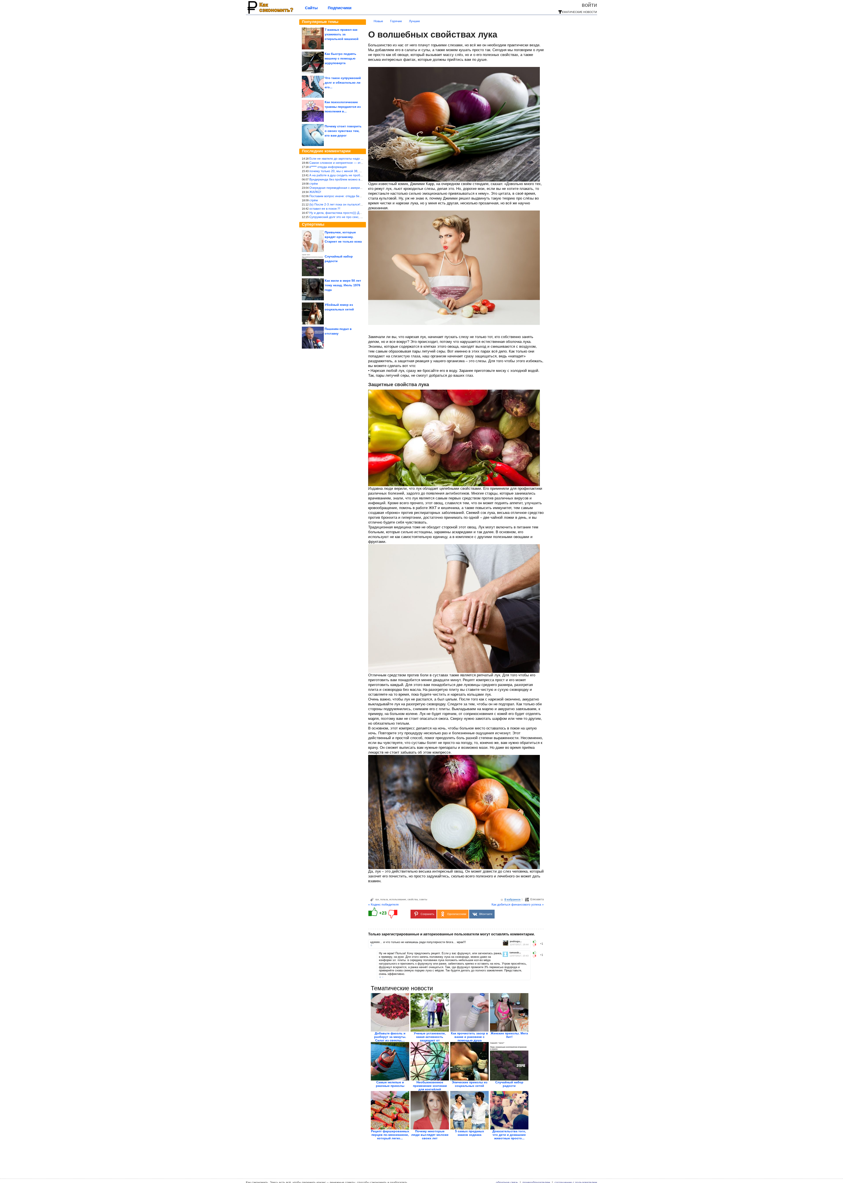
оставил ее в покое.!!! (324, 208)
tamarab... (515, 952)
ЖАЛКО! (315, 192)
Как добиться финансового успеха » (518, 904)
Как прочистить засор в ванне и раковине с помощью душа (469, 1037)
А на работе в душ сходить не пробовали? (339, 175)
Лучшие (414, 21)
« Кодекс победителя (383, 904)
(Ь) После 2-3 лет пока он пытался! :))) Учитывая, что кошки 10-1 (356, 204)
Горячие (396, 21)
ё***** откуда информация (328, 167)
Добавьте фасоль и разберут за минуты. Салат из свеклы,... (390, 1037)
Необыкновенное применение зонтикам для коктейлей (430, 1085)
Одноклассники (456, 914)
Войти (589, 5)
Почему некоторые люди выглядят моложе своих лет (430, 1134)
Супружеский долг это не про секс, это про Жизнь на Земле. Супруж (358, 217)
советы (423, 899)
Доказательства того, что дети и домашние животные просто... (509, 1134)
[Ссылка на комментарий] (371, 945)
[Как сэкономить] (270, 13)
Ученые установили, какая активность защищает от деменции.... (430, 1039)
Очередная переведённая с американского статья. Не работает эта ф (360, 187)
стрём (313, 183)
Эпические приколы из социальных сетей (469, 1084)
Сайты (311, 8)
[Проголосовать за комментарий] (536, 945)
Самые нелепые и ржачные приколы (390, 1084)
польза (384, 899)
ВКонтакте (485, 914)
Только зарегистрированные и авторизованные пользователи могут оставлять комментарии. (451, 934)
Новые (378, 21)
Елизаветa (537, 899)
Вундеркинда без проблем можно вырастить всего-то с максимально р (360, 179)
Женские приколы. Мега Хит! (509, 1035)
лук (377, 899)
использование (397, 899)
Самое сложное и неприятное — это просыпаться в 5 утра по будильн (360, 162)
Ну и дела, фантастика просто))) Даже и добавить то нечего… (354, 212)
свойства (412, 899)
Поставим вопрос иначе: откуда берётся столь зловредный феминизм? (360, 196)
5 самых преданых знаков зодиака (469, 1132)
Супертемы (313, 224)
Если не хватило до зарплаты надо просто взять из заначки (352, 158)
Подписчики (339, 8)
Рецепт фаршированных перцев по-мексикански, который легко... (390, 1134)
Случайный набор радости (509, 1084)
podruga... (516, 941)
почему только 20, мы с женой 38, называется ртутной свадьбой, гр (358, 171)
